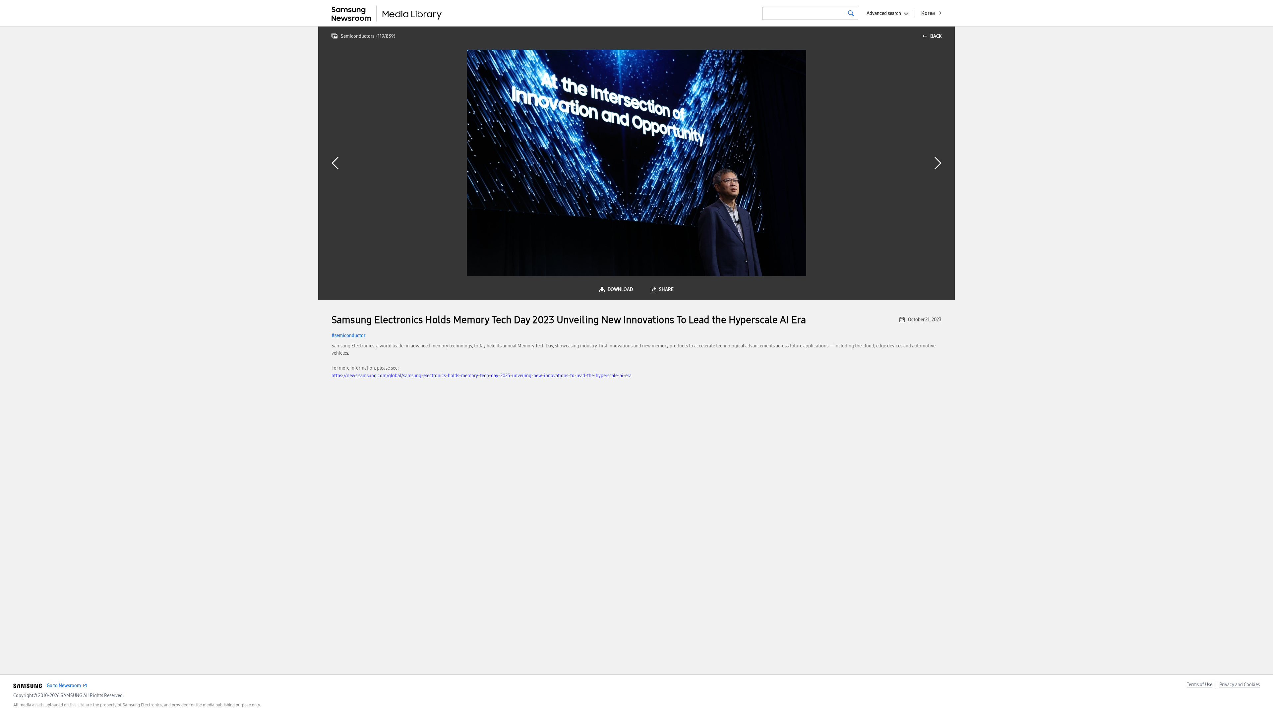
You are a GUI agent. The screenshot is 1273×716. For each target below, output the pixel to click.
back (935, 36)
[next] (938, 163)
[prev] (335, 163)
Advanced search (884, 13)
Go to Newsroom (64, 685)
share (666, 289)
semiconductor (349, 335)
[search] (851, 13)
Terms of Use (1199, 684)
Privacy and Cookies (1239, 684)
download (620, 289)
